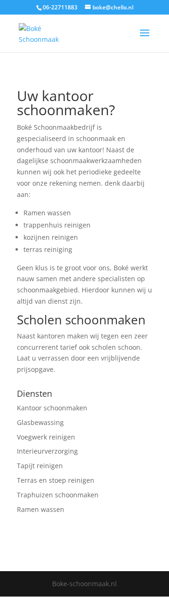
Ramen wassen (40, 509)
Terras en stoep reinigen (55, 480)
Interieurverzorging (47, 451)
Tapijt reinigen (40, 465)
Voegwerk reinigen (46, 436)
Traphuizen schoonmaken (58, 494)
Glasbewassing (40, 422)
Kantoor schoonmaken (52, 407)
